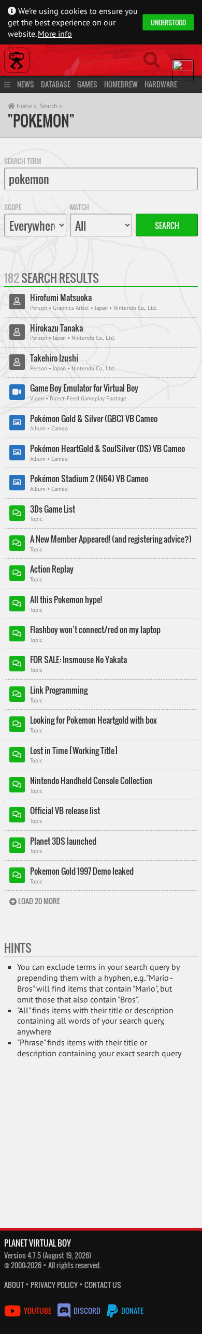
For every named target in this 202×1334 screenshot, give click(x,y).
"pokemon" (41, 120)
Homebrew (121, 84)
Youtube (37, 1310)
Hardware (161, 84)
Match (79, 207)
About (14, 1284)
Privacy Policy (54, 1284)
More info (55, 33)
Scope (12, 207)
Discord (87, 1310)
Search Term (22, 161)
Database (55, 84)
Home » (26, 106)
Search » (51, 106)
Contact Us (102, 1284)
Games (87, 84)
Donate (131, 1310)
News (25, 84)
